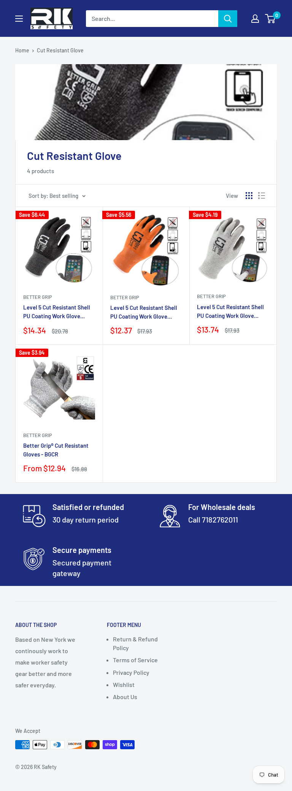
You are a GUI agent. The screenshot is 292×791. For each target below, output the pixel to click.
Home (22, 50)
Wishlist (124, 684)
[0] (270, 18)
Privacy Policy (131, 672)
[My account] (255, 18)
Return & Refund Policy (135, 643)
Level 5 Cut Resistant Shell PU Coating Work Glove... (56, 311)
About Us (125, 696)
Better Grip (37, 297)
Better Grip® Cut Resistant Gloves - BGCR (56, 450)
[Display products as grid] (249, 195)
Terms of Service (135, 659)
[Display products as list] (261, 195)
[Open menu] (19, 19)
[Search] (227, 18)
